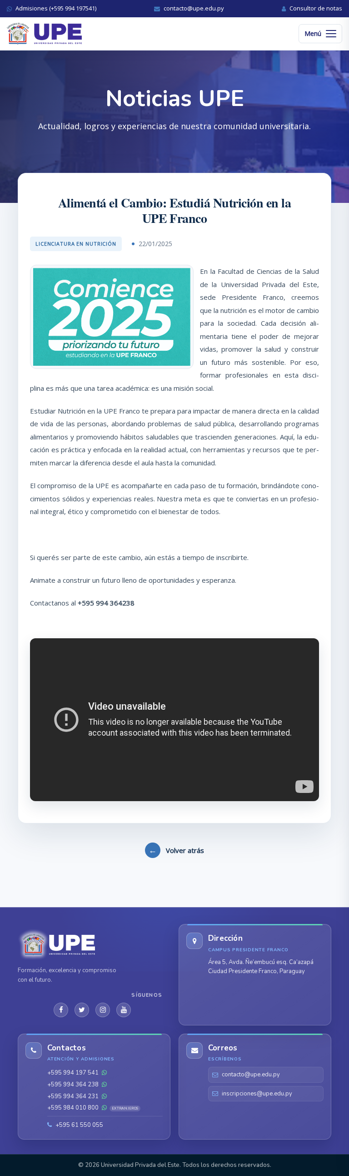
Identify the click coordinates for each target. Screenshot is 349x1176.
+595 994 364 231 (73, 1096)
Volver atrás (176, 849)
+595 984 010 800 (92, 1108)
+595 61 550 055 (78, 1125)
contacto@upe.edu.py (251, 1074)
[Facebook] (61, 1010)
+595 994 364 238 (73, 1084)
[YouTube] (123, 1010)
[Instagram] (102, 1010)
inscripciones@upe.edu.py (257, 1094)
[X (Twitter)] (82, 1010)
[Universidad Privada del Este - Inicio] (44, 33)
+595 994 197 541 (73, 1073)
